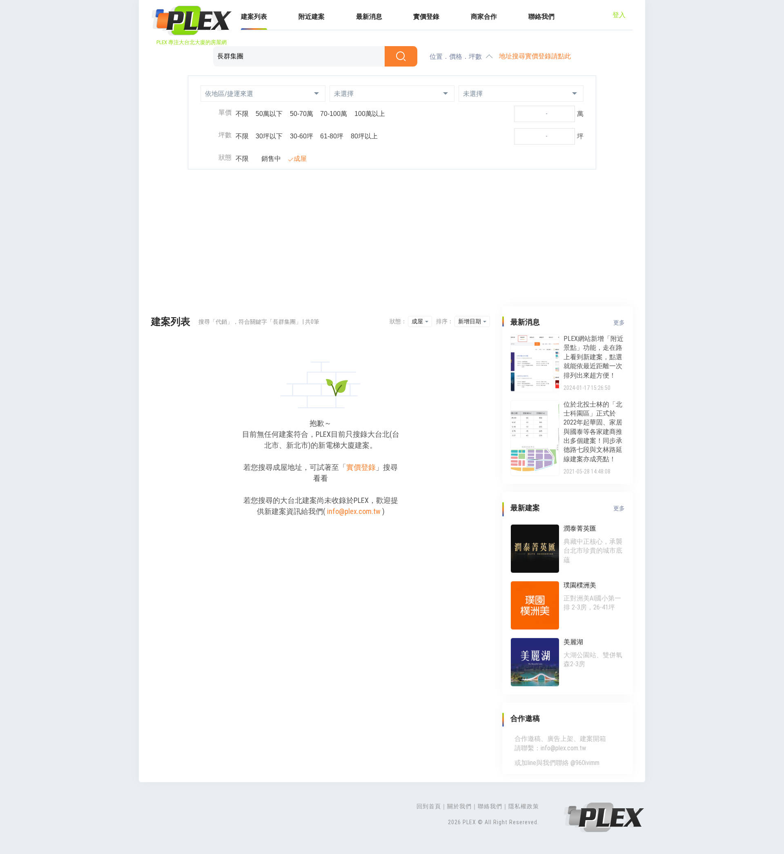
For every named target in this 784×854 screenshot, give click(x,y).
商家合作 (484, 16)
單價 (225, 112)
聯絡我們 (541, 16)
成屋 (300, 158)
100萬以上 (369, 113)
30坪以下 (269, 136)
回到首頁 (428, 806)
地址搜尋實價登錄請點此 (535, 56)
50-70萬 (301, 113)
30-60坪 (301, 136)
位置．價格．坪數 (456, 56)
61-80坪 (331, 136)
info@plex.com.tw (354, 511)
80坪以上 (364, 136)
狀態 (225, 157)
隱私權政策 (523, 806)
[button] (262, 93)
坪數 (225, 135)
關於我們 (459, 806)
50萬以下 (269, 113)
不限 (242, 113)
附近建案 (311, 16)
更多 (619, 322)
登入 (619, 15)
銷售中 (271, 158)
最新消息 (369, 16)
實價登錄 (426, 16)
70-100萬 (333, 113)
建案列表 (254, 16)
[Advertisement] (392, 239)
